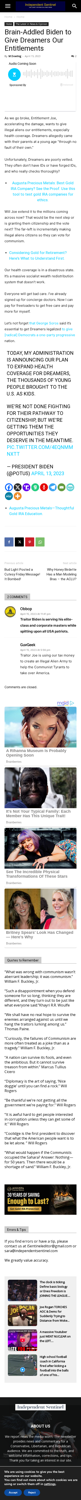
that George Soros (43, 323)
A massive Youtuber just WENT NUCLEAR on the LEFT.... (55, 1336)
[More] (18, 496)
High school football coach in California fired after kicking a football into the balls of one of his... (54, 1362)
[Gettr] (44, 487)
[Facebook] (9, 487)
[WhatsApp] (40, 541)
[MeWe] (9, 496)
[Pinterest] (29, 541)
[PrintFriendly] (70, 487)
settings (50, 1484)
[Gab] (35, 487)
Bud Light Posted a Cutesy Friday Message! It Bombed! (22, 574)
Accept (13, 1492)
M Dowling (15, 56)
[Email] (61, 487)
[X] (18, 487)
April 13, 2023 (47, 473)
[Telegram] (53, 487)
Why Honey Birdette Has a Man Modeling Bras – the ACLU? (61, 574)
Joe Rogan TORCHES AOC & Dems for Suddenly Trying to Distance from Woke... (55, 1312)
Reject (32, 1492)
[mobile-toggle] (7, 6)
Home (8, 17)
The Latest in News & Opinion (31, 24)
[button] (74, 6)
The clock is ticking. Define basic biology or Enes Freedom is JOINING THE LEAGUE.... (55, 1287)
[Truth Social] (26, 487)
